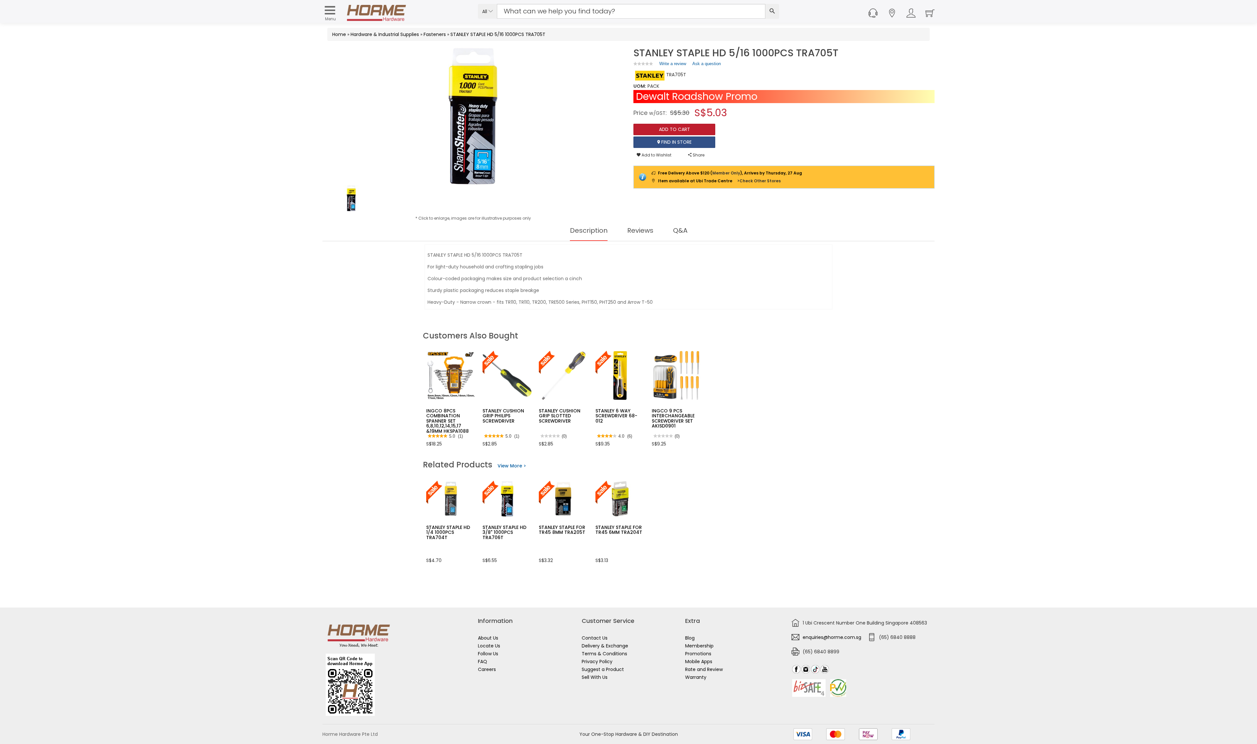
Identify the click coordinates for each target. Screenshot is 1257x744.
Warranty (695, 677)
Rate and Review (704, 669)
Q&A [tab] (680, 230)
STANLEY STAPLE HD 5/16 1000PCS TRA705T (497, 34)
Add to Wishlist (656, 155)
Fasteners (435, 34)
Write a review (672, 65)
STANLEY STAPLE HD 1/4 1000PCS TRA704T (448, 532)
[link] (643, 63)
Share (698, 155)
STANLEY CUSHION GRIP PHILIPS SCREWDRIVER (503, 416)
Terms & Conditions (604, 653)
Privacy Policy (597, 661)
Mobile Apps (698, 661)
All (485, 11)
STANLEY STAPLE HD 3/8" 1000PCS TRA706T (504, 532)
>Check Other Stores (759, 181)
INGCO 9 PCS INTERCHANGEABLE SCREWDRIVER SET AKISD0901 (673, 418)
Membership (699, 646)
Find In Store (676, 142)
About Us (488, 638)
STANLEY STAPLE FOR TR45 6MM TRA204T (618, 529)
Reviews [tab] (640, 230)
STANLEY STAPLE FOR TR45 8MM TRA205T (562, 529)
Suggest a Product (603, 669)
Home (339, 34)
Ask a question (706, 63)
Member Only (726, 173)
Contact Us (595, 638)
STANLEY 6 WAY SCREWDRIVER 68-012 (616, 416)
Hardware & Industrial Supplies (385, 34)
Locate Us (489, 646)
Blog (690, 638)
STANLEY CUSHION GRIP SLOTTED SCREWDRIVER (559, 416)
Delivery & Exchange (605, 646)
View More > (512, 466)
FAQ (482, 661)
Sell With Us (595, 677)
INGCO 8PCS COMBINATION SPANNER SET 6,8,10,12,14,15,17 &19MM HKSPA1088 (447, 421)
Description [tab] (589, 230)
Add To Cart (674, 129)
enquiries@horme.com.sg (832, 637)
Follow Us (488, 653)
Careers (487, 669)
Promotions (698, 653)
